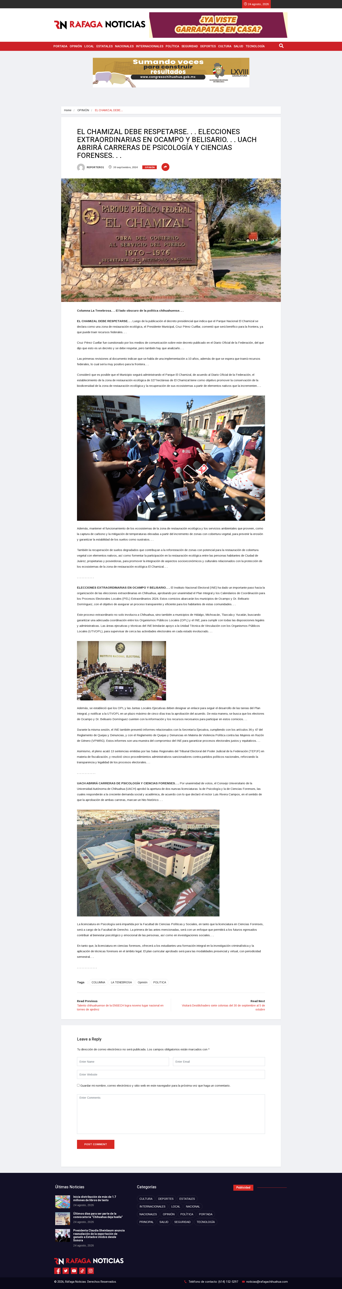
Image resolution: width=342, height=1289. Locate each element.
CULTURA (224, 46)
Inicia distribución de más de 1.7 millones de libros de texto (94, 1198)
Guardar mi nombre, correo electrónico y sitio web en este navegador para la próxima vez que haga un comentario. (155, 1085)
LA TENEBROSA (121, 982)
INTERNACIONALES (149, 46)
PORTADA (60, 46)
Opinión (142, 982)
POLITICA (159, 982)
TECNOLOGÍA (255, 46)
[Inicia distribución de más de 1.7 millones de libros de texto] (62, 1201)
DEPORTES (208, 46)
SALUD (238, 46)
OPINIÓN (76, 46)
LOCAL (89, 46)
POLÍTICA (172, 46)
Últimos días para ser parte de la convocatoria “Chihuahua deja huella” (98, 1215)
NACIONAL (193, 1206)
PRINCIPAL (147, 1222)
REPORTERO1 (95, 167)
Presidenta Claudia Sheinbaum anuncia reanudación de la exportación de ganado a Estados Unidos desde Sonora (99, 1235)
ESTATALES (104, 46)
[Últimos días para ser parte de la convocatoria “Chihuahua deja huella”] (62, 1218)
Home (67, 110)
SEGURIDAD (189, 46)
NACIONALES (124, 46)
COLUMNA (98, 982)
